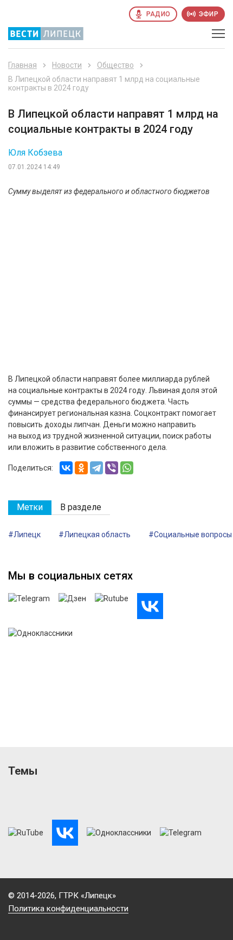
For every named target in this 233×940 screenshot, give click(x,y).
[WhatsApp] (126, 467)
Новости (67, 65)
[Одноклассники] (81, 467)
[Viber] (111, 467)
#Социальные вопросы (190, 534)
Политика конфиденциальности (68, 908)
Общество (115, 65)
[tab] (29, 507)
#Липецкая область (95, 534)
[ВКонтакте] (66, 467)
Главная (22, 65)
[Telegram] (96, 467)
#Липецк (24, 534)
